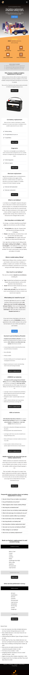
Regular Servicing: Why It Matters (10, 656)
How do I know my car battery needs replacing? (15, 510)
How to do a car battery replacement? (12, 532)
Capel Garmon (12, 567)
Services (16, 664)
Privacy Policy (14, 665)
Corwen (11, 553)
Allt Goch (13, 593)
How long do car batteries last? (11, 507)
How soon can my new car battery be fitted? (14, 527)
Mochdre (13, 596)
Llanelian (11, 557)
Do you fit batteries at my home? (11, 502)
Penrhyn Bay (14, 605)
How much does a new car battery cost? (13, 518)
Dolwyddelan (14, 604)
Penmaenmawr (12, 566)
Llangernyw (13, 609)
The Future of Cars (6, 650)
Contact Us (11, 664)
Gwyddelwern (14, 595)
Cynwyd (13, 607)
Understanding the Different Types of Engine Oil (13, 636)
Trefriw (10, 555)
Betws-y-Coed (12, 551)
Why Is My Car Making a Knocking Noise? (11, 643)
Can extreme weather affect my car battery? (14, 515)
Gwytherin (11, 564)
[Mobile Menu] (27, 2)
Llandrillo (13, 598)
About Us (5, 664)
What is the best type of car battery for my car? (15, 513)
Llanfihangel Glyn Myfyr (14, 560)
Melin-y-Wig (12, 562)
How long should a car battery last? (12, 521)
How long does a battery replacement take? (14, 524)
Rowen (10, 558)
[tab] (14, 546)
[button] (14, 499)
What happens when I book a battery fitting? (14, 504)
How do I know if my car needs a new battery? (14, 499)
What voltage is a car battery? (10, 529)
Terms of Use (21, 664)
